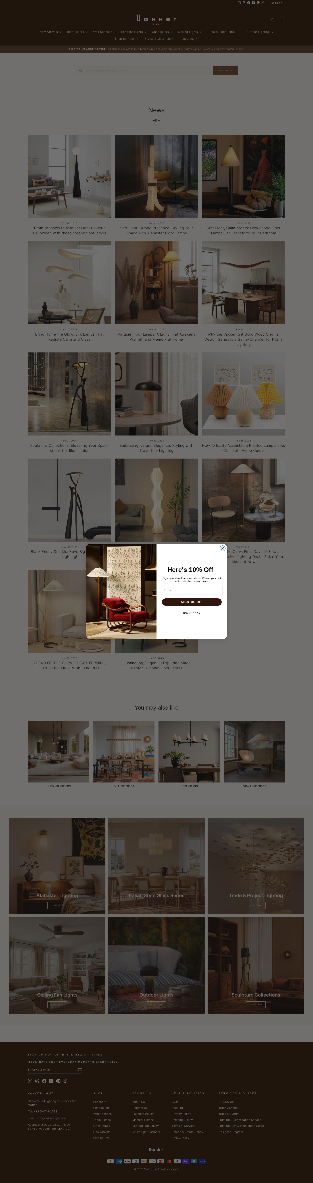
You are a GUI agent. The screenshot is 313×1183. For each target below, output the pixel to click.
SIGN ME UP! (192, 601)
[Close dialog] (222, 548)
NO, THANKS (192, 613)
